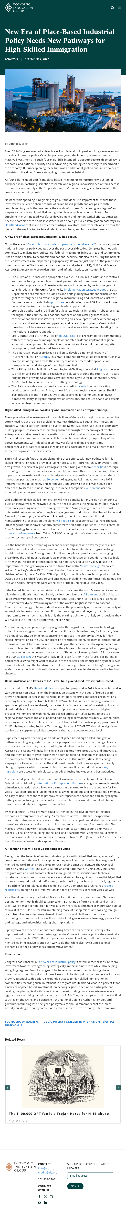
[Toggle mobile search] (112, 8)
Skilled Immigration (83, 1022)
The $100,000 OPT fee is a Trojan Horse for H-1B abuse (59, 1113)
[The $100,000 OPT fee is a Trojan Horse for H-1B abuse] (63, 1047)
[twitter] (45, 1196)
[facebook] (39, 1196)
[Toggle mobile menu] (119, 8)
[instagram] (51, 1196)
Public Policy (53, 1022)
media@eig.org (47, 1172)
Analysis (11, 59)
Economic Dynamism (22, 1022)
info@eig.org (46, 1168)
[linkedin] (45, 1202)
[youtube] (39, 1202)
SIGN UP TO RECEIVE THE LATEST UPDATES (88, 1166)
